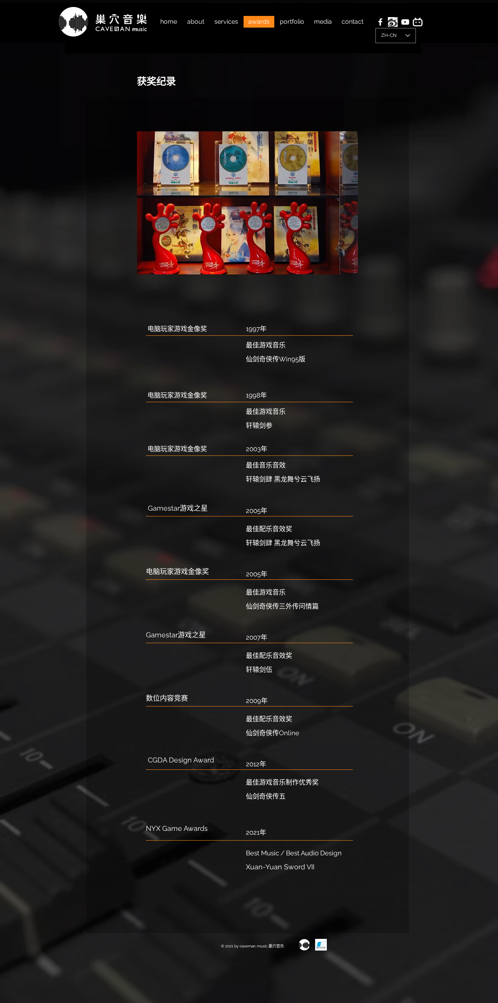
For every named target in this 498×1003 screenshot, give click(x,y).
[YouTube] (405, 22)
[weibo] (393, 22)
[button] (247, 202)
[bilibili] (418, 22)
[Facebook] (380, 22)
